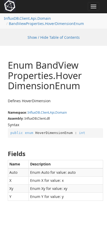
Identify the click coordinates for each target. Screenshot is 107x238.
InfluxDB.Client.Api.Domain (27, 18)
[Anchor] (5, 153)
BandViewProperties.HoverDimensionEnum (46, 23)
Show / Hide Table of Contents (54, 37)
